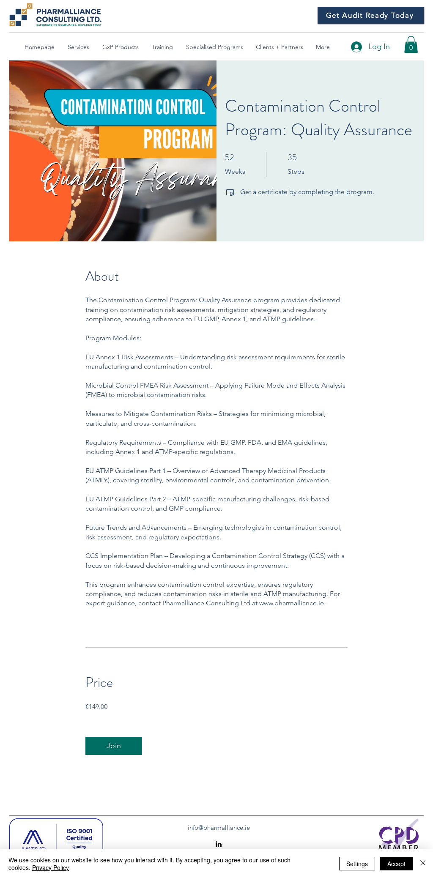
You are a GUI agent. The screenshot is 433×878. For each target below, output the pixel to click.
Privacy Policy (50, 867)
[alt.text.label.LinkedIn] (218, 844)
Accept (396, 863)
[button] (411, 44)
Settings (357, 863)
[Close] (423, 863)
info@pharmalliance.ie (219, 827)
